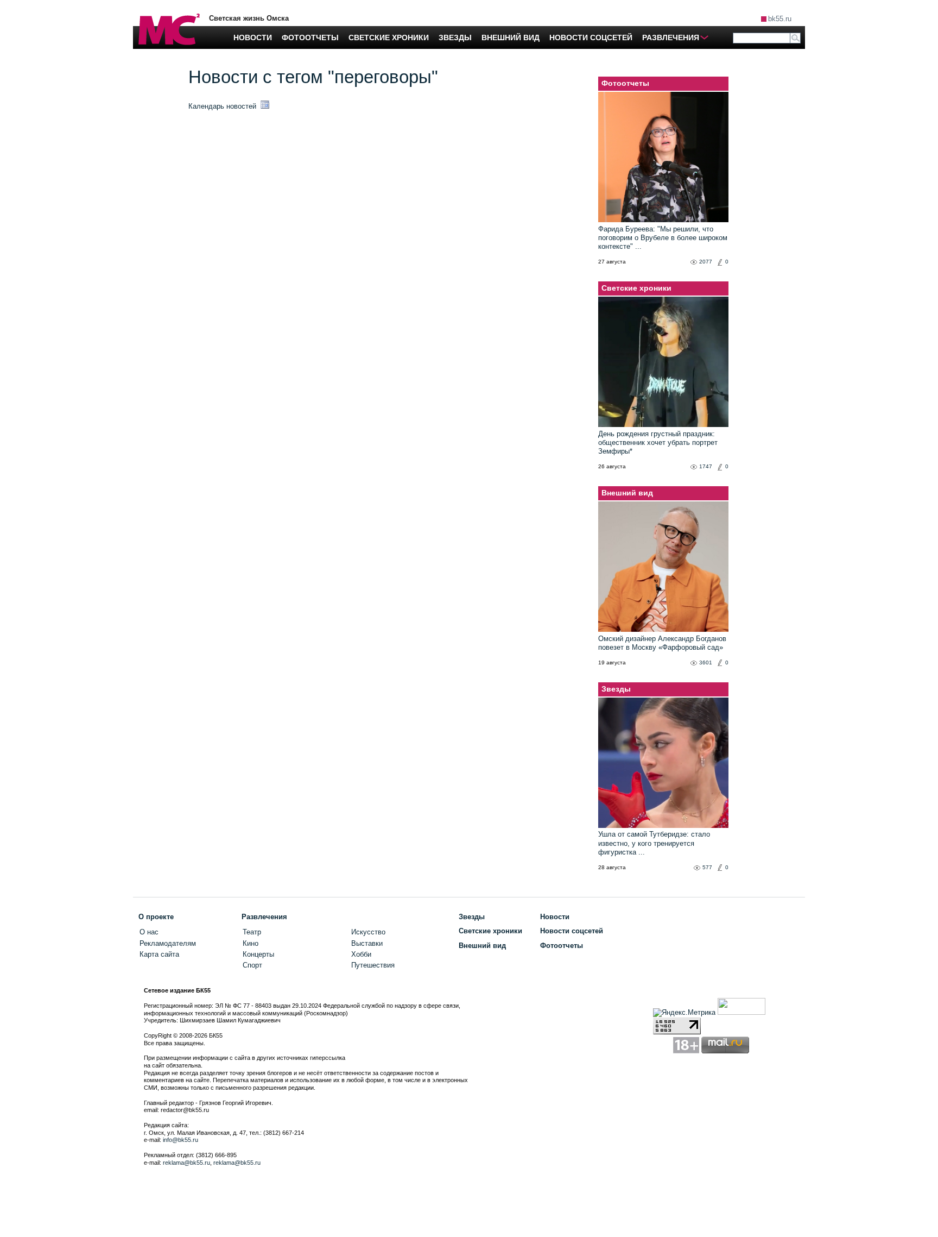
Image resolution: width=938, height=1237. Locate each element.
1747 (705, 466)
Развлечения (264, 917)
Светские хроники (636, 288)
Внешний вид (627, 492)
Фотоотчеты (625, 83)
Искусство (368, 932)
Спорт (252, 965)
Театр (252, 932)
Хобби (361, 954)
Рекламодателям (168, 943)
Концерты (258, 954)
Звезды (616, 689)
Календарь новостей (223, 106)
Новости (554, 917)
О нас (149, 932)
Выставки (367, 943)
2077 (705, 262)
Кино (250, 943)
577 (707, 867)
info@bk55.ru (180, 1139)
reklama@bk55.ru (186, 1162)
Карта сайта (159, 954)
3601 (705, 662)
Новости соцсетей (571, 931)
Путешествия (373, 965)
